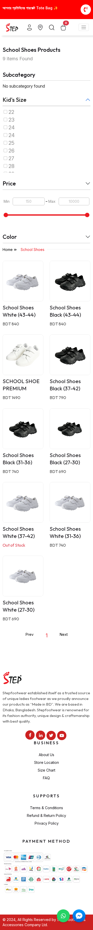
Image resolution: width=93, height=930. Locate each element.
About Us (46, 755)
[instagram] (40, 735)
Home (8, 249)
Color (10, 236)
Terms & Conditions (46, 808)
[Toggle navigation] (84, 27)
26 (11, 151)
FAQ (46, 778)
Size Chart (46, 770)
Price (9, 183)
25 (11, 143)
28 (11, 166)
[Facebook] (30, 735)
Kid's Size (14, 99)
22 (11, 112)
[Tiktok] (51, 735)
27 (11, 158)
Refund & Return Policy (46, 815)
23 (11, 120)
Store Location (46, 762)
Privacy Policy (47, 823)
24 (12, 127)
